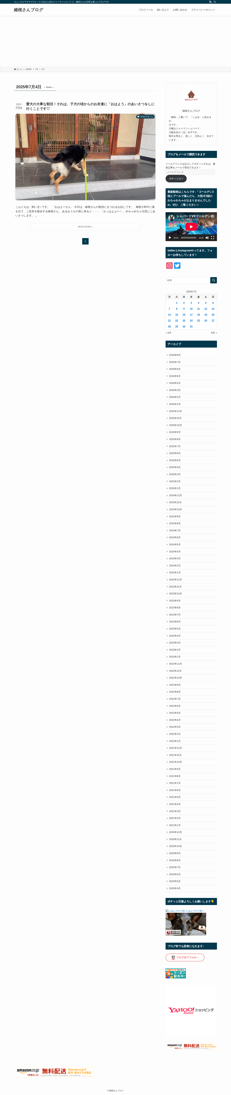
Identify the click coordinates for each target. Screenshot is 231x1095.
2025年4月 (175, 467)
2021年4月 (175, 804)
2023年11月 (175, 586)
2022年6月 (175, 706)
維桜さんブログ (28, 10)
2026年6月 (175, 369)
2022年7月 (175, 698)
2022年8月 (175, 691)
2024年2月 (175, 565)
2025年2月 (175, 481)
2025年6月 (175, 453)
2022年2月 (175, 734)
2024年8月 (175, 523)
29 (176, 326)
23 (184, 320)
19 (205, 314)
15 (176, 314)
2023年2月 (175, 649)
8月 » (214, 332)
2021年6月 (175, 790)
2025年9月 (175, 432)
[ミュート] (207, 237)
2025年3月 (175, 474)
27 (213, 320)
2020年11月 (175, 839)
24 (191, 320)
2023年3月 (175, 642)
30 (184, 326)
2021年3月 (175, 811)
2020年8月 (175, 860)
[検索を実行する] (213, 280)
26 (205, 320)
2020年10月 (175, 846)
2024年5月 (175, 544)
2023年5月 (175, 628)
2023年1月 (175, 656)
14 (169, 314)
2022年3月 (175, 727)
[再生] (170, 237)
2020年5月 (175, 881)
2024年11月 (175, 502)
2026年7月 (175, 362)
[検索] (215, 2)
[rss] (210, 2)
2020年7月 (175, 867)
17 (191, 314)
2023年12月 (175, 579)
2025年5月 (175, 460)
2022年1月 (175, 741)
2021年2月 (175, 818)
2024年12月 (175, 495)
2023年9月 (175, 600)
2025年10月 (175, 425)
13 (213, 308)
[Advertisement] (115, 41)
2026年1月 (175, 404)
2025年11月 (175, 418)
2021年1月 (175, 825)
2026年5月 (175, 376)
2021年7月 (175, 783)
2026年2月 (175, 397)
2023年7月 (175, 614)
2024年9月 (175, 516)
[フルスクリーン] (212, 237)
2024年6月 (175, 537)
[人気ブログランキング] (186, 934)
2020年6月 (175, 874)
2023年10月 (175, 593)
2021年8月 (175, 776)
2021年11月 (175, 755)
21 (169, 320)
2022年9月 (175, 684)
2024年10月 (175, 509)
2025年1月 (175, 488)
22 (176, 320)
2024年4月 (175, 551)
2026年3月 (175, 390)
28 (169, 326)
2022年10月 (175, 677)
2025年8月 (175, 439)
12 (205, 308)
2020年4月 (175, 888)
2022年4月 (175, 720)
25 (198, 320)
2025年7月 (175, 446)
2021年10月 (175, 762)
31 (191, 326)
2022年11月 (175, 670)
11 (198, 308)
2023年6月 (175, 621)
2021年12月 (175, 748)
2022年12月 (175, 663)
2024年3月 (175, 558)
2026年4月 (175, 383)
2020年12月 (175, 832)
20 (213, 314)
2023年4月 (175, 635)
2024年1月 (175, 572)
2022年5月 (175, 712)
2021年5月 (175, 797)
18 (198, 314)
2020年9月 (175, 853)
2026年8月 (175, 355)
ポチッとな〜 (176, 178)
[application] (191, 226)
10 (191, 308)
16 (184, 314)
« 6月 (168, 332)
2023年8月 (175, 607)
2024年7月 (175, 530)
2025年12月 (175, 411)
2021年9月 (175, 769)
